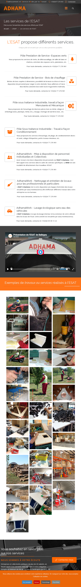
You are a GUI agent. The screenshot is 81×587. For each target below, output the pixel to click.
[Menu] (66, 8)
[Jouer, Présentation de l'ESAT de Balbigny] (8, 269)
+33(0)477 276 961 (57, 2)
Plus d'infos (56, 582)
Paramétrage (46, 582)
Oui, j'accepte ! (27, 582)
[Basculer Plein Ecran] (73, 269)
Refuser (36, 582)
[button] (69, 1)
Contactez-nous (65, 559)
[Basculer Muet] (57, 269)
